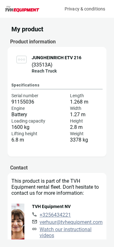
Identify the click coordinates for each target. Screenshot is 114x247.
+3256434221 (55, 215)
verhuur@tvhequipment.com (71, 222)
